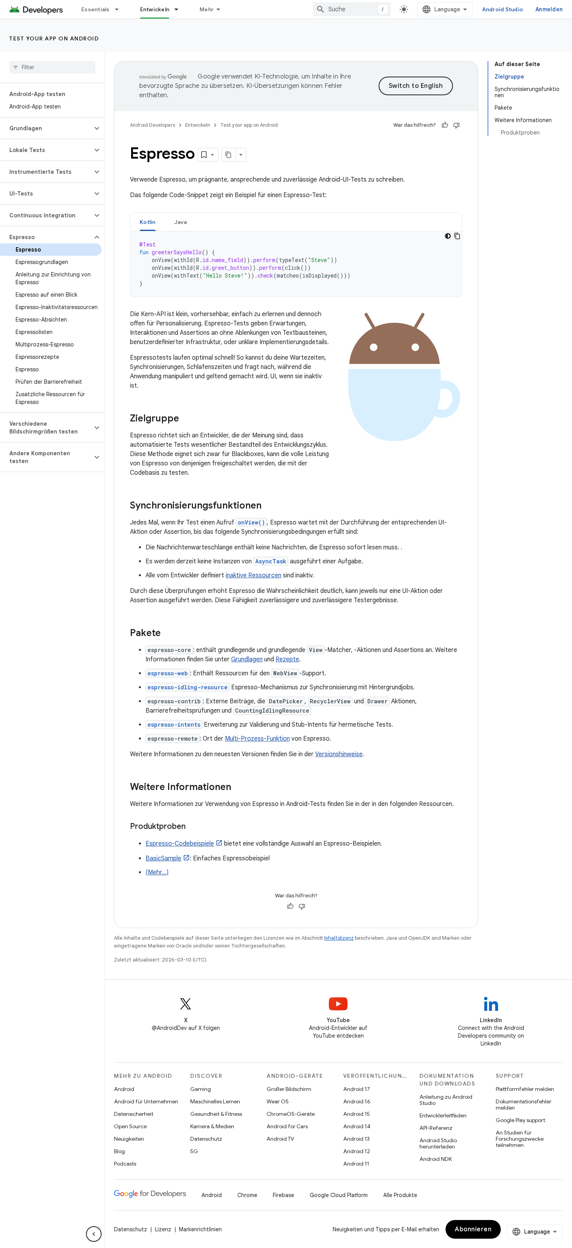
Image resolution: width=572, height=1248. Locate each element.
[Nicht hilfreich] (456, 125)
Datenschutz (206, 1138)
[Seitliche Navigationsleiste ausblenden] (94, 1234)
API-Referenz (436, 1127)
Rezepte (287, 659)
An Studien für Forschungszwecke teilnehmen (520, 1138)
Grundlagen (247, 659)
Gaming (200, 1088)
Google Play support (520, 1120)
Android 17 (356, 1088)
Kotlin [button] (148, 221)
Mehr (207, 9)
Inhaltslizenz (339, 938)
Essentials (95, 9)
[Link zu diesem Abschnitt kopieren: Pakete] (168, 633)
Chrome (247, 1195)
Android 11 (356, 1163)
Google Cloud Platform (339, 1195)
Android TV (280, 1138)
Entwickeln (155, 9)
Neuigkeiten (129, 1138)
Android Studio (502, 9)
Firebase (283, 1195)
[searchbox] (52, 67)
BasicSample (163, 858)
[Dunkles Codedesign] (448, 236)
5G (194, 1151)
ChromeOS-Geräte (291, 1113)
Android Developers (152, 125)
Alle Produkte (400, 1195)
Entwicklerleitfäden (443, 1115)
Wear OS (278, 1101)
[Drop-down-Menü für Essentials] (120, 9)
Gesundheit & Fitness (216, 1113)
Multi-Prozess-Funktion (257, 739)
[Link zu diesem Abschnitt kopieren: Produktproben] (193, 827)
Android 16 (356, 1101)
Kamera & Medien (212, 1126)
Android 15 (356, 1113)
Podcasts (125, 1163)
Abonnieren (473, 1229)
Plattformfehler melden (525, 1088)
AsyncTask (270, 561)
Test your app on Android (54, 38)
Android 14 (356, 1126)
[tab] (147, 222)
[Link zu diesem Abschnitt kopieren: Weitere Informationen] (239, 787)
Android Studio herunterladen (438, 1143)
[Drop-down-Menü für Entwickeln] (179, 9)
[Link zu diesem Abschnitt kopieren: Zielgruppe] (187, 419)
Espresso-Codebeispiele (180, 844)
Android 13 (356, 1138)
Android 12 (356, 1151)
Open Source (130, 1126)
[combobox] (352, 9)
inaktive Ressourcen (253, 575)
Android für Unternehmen (146, 1101)
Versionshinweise (339, 754)
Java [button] (180, 221)
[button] (46, 128)
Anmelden (549, 9)
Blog (119, 1151)
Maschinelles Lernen (215, 1101)
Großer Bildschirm (289, 1088)
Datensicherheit (133, 1113)
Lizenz (163, 1229)
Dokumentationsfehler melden (523, 1104)
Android (124, 1088)
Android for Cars (287, 1126)
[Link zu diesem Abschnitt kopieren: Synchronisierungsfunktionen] (269, 506)
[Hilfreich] (445, 125)
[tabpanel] (296, 264)
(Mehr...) (157, 872)
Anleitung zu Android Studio (445, 1099)
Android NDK (435, 1158)
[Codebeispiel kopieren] (457, 236)
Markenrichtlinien (200, 1229)
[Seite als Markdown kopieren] (229, 154)
